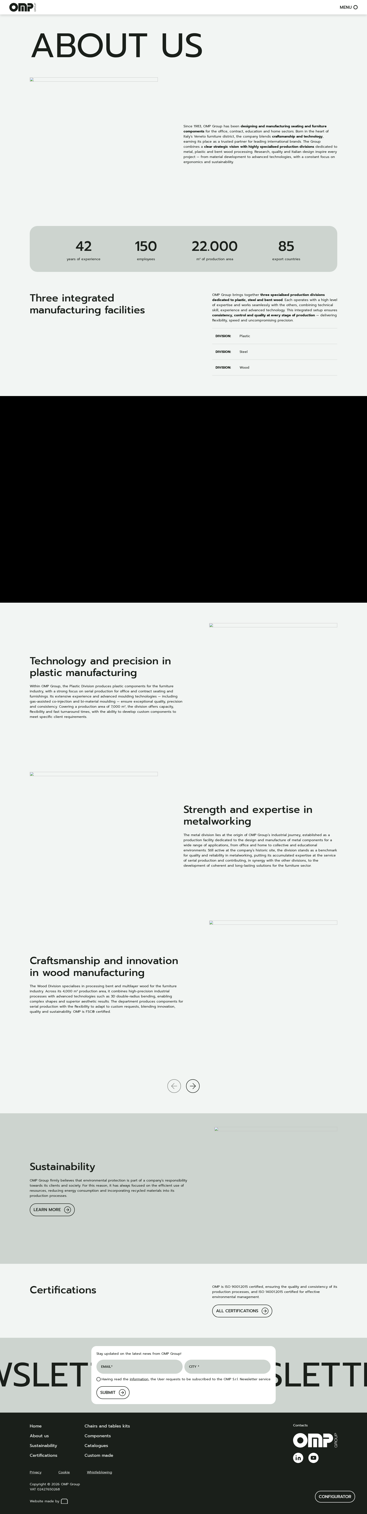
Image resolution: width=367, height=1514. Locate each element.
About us (39, 1436)
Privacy (35, 1472)
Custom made (99, 1455)
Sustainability (43, 1445)
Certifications (43, 1455)
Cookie (64, 1472)
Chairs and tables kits (107, 1426)
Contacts (300, 1425)
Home (36, 1426)
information (139, 1379)
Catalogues (96, 1445)
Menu (346, 7)
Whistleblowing (99, 1472)
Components (98, 1436)
